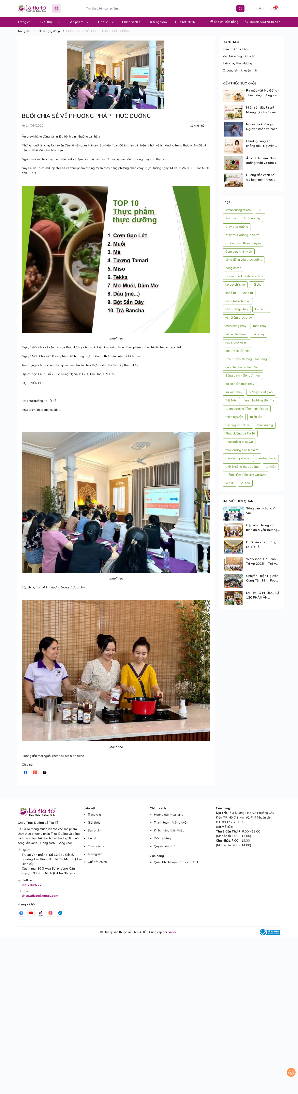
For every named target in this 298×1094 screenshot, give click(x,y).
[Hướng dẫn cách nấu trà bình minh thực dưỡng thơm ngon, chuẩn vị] (233, 180)
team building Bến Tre (259, 400)
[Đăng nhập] (260, 8)
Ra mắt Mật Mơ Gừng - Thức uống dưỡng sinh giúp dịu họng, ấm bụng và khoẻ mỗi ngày (263, 93)
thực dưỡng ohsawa (239, 442)
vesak (229, 483)
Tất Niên (231, 400)
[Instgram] (50, 913)
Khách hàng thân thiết (169, 830)
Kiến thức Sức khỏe (236, 49)
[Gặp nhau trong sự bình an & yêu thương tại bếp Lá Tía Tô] (233, 530)
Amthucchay (251, 218)
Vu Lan (245, 483)
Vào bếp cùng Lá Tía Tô (239, 56)
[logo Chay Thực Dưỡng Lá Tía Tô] (50, 812)
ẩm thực (231, 218)
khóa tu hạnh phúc (237, 301)
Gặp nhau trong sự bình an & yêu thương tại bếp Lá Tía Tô (261, 527)
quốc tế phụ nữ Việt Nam (242, 367)
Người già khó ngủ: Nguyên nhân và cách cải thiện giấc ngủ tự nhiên (261, 126)
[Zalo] (60, 913)
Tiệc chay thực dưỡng (237, 63)
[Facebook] (21, 913)
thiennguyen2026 (237, 425)
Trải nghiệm (95, 854)
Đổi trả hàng (162, 838)
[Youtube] (31, 913)
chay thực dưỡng (236, 226)
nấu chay (259, 334)
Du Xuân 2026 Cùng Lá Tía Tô (261, 544)
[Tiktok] (40, 913)
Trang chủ (94, 814)
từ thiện (270, 466)
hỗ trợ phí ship (235, 284)
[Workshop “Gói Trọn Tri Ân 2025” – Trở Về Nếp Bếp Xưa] (233, 564)
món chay (259, 326)
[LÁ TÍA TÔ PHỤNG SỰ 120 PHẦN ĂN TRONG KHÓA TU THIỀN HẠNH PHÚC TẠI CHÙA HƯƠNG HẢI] (233, 598)
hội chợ (257, 284)
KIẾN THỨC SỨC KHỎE (239, 83)
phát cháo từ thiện (237, 351)
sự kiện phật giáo (261, 392)
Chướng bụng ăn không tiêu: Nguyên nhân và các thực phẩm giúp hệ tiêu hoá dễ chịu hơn (262, 143)
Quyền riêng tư (164, 846)
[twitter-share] (44, 772)
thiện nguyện (234, 417)
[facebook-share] (25, 772)
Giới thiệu (94, 822)
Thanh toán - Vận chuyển (171, 822)
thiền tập (256, 417)
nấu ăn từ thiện (235, 334)
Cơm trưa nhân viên (238, 251)
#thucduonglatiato (238, 210)
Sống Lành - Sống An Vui (242, 375)
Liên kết (89, 808)
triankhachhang (266, 458)
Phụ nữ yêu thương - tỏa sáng (246, 359)
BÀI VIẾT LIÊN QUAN (238, 501)
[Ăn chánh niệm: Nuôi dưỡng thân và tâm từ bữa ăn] (233, 163)
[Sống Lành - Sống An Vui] (233, 513)
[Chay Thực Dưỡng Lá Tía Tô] (32, 8)
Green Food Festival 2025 (244, 276)
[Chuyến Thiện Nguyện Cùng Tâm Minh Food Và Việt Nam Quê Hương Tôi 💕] (233, 581)
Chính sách (158, 808)
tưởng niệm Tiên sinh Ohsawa (245, 475)
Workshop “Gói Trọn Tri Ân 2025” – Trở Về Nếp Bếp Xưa (262, 561)
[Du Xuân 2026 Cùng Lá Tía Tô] (233, 547)
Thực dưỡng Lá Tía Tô (240, 433)
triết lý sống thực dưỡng (241, 466)
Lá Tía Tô (261, 309)
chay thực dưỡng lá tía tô (242, 235)
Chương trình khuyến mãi (240, 70)
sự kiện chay (233, 392)
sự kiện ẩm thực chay (239, 384)
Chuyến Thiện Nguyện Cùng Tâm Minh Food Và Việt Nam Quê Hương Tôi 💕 (262, 578)
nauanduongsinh (236, 342)
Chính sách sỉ (96, 846)
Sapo (172, 932)
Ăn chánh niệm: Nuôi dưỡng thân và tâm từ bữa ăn (262, 160)
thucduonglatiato (237, 458)
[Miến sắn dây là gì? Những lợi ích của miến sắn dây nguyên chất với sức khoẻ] (233, 112)
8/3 (260, 210)
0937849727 (32, 885)
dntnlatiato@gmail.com (40, 895)
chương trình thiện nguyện (243, 243)
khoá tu (230, 293)
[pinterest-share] (35, 772)
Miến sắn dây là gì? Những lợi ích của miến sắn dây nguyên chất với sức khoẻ (262, 110)
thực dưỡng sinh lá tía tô (241, 450)
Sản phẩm (95, 830)
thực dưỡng (265, 425)
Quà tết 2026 (97, 862)
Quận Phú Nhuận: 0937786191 (176, 862)
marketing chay (235, 326)
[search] (240, 8)
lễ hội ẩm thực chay (238, 317)
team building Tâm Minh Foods (246, 409)
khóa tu (248, 293)
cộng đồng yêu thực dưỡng (243, 259)
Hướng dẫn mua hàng (168, 814)
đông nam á (233, 268)
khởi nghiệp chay (236, 309)
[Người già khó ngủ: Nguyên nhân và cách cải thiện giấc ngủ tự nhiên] (233, 129)
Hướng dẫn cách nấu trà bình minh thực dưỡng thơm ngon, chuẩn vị (261, 177)
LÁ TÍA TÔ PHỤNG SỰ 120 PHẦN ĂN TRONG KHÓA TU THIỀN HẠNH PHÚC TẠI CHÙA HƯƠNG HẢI (262, 595)
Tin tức (92, 838)
